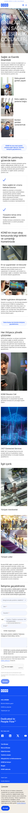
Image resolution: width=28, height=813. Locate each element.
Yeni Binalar (4, 744)
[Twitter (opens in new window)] (17, 735)
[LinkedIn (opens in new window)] (10, 735)
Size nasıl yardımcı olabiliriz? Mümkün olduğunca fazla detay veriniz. (12, 635)
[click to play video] (7, 86)
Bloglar (3, 766)
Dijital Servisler (5, 751)
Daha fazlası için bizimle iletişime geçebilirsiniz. (14, 323)
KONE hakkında (5, 769)
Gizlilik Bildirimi (21, 803)
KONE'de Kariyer (6, 762)
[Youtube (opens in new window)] (25, 735)
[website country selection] (23, 5)
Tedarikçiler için (5, 710)
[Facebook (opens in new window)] (2, 735)
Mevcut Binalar (5, 748)
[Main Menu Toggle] (26, 5)
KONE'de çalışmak (6, 707)
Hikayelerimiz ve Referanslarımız (11, 758)
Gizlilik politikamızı (5, 660)
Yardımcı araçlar (6, 755)
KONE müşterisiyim (10, 631)
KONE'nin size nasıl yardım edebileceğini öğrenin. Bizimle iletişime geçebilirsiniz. (14, 147)
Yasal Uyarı (4, 777)
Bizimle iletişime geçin (7, 703)
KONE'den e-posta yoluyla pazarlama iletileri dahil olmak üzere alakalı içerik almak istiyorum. (15, 651)
